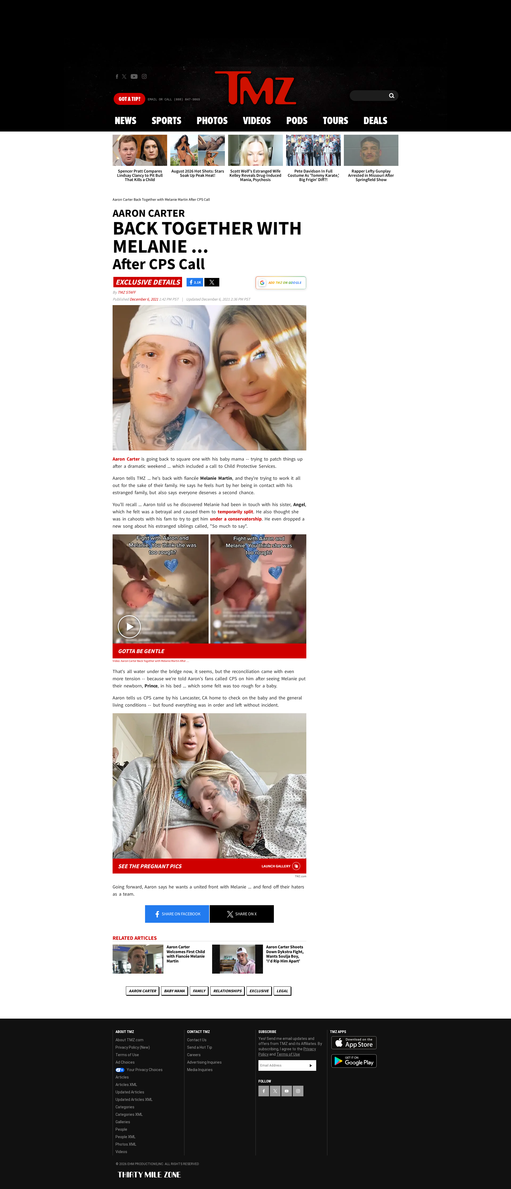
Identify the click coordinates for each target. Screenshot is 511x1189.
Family (199, 990)
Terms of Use (127, 1055)
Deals (375, 121)
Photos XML (126, 1144)
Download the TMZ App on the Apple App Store (354, 1042)
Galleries (123, 1122)
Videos (257, 121)
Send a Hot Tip (199, 1047)
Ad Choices (125, 1062)
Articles (122, 1077)
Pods (296, 121)
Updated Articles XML (134, 1099)
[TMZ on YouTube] (286, 1091)
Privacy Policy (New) (133, 1047)
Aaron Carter (142, 990)
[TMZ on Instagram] (144, 76)
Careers (194, 1055)
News (125, 121)
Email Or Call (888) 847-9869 (174, 99)
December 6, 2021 (144, 299)
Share (180, 913)
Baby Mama (174, 990)
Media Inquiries (200, 1070)
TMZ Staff (126, 292)
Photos (212, 121)
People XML (125, 1137)
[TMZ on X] (125, 76)
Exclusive (259, 990)
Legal (282, 990)
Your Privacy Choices (144, 1070)
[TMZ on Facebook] (117, 76)
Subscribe (311, 1065)
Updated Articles (130, 1092)
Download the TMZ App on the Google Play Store (354, 1061)
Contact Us (197, 1040)
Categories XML (129, 1114)
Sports (166, 121)
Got (129, 99)
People (121, 1129)
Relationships (227, 990)
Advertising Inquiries (204, 1062)
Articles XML (126, 1085)
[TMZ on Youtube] (134, 76)
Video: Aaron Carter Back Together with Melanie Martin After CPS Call (151, 661)
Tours (335, 121)
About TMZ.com (129, 1040)
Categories (125, 1107)
